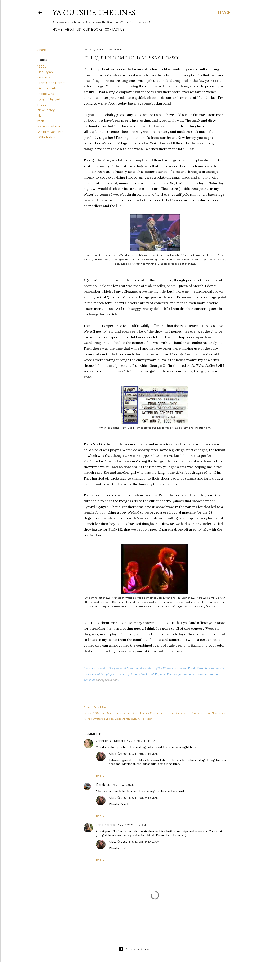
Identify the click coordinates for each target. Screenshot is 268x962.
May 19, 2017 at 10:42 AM (144, 841)
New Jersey (46, 110)
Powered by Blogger (137, 948)
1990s (41, 66)
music (41, 105)
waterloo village (48, 126)
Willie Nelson (46, 137)
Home (58, 29)
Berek (100, 785)
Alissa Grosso (118, 754)
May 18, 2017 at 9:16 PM (141, 740)
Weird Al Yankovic (50, 132)
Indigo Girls (45, 94)
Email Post (100, 707)
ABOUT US (73, 29)
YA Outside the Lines (94, 12)
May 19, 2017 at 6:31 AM (120, 784)
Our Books (92, 29)
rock (40, 121)
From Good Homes (51, 83)
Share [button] (41, 50)
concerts (43, 77)
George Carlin (47, 88)
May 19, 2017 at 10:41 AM (143, 753)
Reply (100, 776)
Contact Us (114, 29)
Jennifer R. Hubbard (110, 741)
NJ (39, 115)
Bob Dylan (45, 72)
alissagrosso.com (107, 680)
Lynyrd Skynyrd (48, 99)
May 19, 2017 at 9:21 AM (132, 825)
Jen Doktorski (106, 825)
